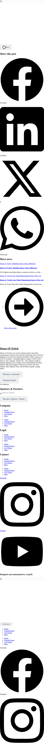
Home (6, 410)
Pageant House (9, 412)
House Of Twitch (9, 348)
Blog (6, 416)
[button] (22, 80)
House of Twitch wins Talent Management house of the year (22, 280)
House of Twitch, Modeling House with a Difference (18, 268)
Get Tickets (8, 414)
